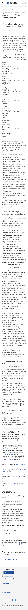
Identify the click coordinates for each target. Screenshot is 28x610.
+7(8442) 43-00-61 (20, 464)
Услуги (3, 588)
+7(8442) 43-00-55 (8, 454)
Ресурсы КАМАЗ (6, 592)
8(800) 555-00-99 (9, 559)
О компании (5, 583)
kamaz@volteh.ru (8, 576)
